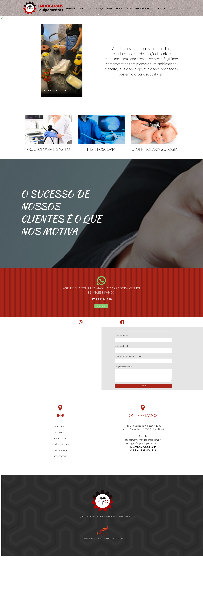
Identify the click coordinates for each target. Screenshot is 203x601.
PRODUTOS (85, 8)
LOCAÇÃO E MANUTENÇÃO (109, 8)
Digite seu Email (121, 346)
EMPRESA (60, 432)
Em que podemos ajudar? (125, 366)
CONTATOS (176, 8)
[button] (15, 18)
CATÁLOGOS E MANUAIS (137, 8)
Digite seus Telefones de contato (128, 356)
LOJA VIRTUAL (159, 8)
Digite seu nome (121, 335)
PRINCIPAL (60, 426)
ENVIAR (143, 386)
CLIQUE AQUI (101, 306)
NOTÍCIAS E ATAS (60, 444)
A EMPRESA (70, 8)
